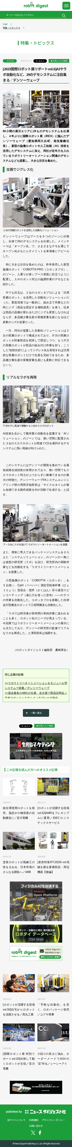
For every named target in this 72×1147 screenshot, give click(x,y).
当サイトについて (16, 1120)
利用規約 (33, 1120)
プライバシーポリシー (53, 1120)
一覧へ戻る (36, 712)
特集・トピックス (11, 27)
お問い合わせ (36, 1125)
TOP (5, 24)
